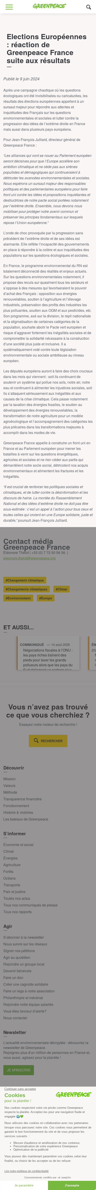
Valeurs (9, 785)
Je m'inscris (18, 1069)
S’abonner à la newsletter (23, 937)
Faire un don (13, 977)
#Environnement (18, 598)
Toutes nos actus (16, 898)
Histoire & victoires (18, 812)
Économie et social (18, 844)
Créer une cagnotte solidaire (25, 984)
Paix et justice (14, 891)
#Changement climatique (25, 580)
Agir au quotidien (16, 957)
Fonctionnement (16, 805)
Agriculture (12, 864)
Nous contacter (15, 1017)
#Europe (45, 598)
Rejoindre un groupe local (23, 964)
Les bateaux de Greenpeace (25, 819)
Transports (11, 884)
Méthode (10, 792)
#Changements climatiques (26, 589)
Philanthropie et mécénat (23, 997)
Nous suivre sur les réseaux (25, 943)
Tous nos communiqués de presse (30, 905)
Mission (9, 778)
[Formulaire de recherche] (89, 7)
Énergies (10, 858)
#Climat (61, 589)
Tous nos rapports (17, 911)
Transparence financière (22, 798)
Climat (8, 851)
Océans (9, 878)
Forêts (8, 871)
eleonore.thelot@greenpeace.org (29, 558)
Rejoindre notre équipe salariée (28, 1004)
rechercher (52, 741)
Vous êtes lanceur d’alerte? (24, 1011)
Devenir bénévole (17, 970)
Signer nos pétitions (19, 950)
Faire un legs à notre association (29, 990)
